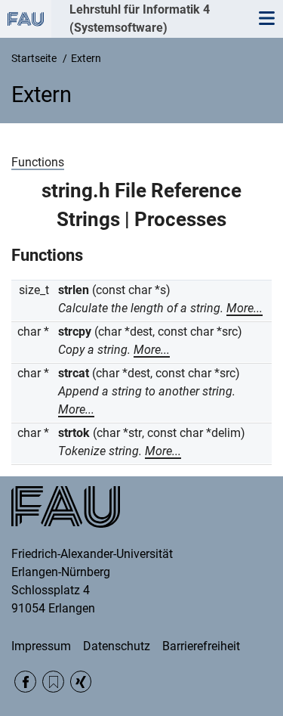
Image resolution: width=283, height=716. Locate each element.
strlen (73, 290)
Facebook (25, 682)
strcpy (74, 331)
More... (244, 308)
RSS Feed (53, 682)
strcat (73, 373)
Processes (180, 219)
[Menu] (266, 19)
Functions (37, 162)
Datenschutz (116, 646)
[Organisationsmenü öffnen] (25, 19)
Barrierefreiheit (201, 646)
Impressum (41, 646)
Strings (88, 219)
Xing (81, 682)
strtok (74, 433)
